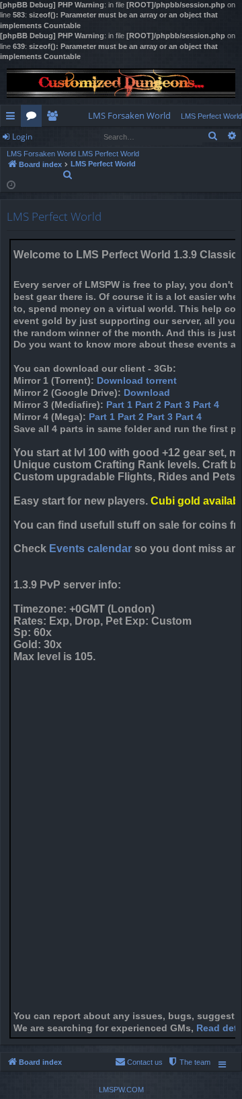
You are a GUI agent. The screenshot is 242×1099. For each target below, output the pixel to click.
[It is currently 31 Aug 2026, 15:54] (11, 184)
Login (22, 136)
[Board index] (121, 83)
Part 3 (177, 405)
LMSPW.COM (121, 1090)
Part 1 (119, 405)
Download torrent (137, 381)
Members (55, 118)
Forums (34, 118)
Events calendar (90, 548)
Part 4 (206, 405)
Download (147, 393)
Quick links (13, 118)
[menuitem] (129, 116)
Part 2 (148, 405)
